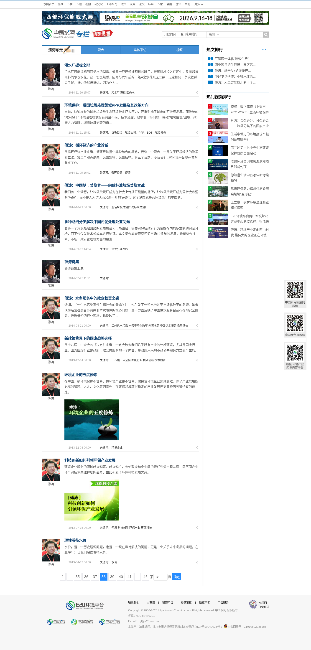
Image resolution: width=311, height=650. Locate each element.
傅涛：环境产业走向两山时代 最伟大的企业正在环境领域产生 (250, 235)
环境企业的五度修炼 (80, 375)
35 (78, 577)
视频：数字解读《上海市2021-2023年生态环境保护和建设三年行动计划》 (250, 112)
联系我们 (133, 602)
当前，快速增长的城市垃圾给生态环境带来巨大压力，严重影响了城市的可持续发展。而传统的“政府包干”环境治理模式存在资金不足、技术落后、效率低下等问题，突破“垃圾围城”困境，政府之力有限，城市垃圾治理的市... (131, 117)
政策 (123, 4)
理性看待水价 (75, 540)
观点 (101, 50)
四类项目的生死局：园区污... (235, 64)
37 (95, 577)
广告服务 (223, 602)
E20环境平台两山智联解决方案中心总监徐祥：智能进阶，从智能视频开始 (250, 221)
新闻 (61, 4)
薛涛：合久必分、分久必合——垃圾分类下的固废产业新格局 (250, 126)
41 (129, 577)
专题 (79, 4)
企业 (178, 4)
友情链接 (186, 602)
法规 (132, 4)
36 (86, 577)
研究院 (98, 4)
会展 (169, 4)
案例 (187, 4)
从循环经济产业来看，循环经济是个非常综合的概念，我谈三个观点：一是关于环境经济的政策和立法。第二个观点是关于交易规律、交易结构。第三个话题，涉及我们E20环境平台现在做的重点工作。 (131, 157)
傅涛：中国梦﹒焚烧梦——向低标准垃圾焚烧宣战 (104, 185)
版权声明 (204, 602)
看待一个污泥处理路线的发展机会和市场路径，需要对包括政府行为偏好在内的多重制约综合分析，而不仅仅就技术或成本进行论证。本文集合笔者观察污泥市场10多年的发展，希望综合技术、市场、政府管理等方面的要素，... (131, 233)
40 (121, 577)
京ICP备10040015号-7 (208, 626)
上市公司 (111, 4)
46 (145, 577)
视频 (88, 4)
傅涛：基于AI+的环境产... (233, 70)
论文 (142, 4)
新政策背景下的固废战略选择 (88, 338)
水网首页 (48, 4)
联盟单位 (167, 602)
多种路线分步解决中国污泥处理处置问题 (97, 222)
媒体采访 (140, 50)
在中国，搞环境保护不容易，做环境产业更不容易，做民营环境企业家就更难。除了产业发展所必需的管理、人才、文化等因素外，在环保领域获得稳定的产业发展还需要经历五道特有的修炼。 (131, 386)
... (69, 577)
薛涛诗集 (71, 262)
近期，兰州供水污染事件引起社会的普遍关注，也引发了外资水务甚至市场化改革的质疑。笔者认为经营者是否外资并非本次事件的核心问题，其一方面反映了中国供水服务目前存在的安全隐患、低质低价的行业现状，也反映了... (131, 310)
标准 (151, 4)
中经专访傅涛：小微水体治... (235, 76)
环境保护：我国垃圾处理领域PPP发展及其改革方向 (106, 105)
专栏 (70, 4)
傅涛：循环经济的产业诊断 (86, 145)
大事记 (151, 602)
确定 (177, 577)
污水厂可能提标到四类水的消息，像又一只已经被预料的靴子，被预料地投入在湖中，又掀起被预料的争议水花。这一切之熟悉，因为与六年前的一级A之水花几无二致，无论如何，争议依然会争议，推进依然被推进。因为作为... (131, 77)
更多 (263, 49)
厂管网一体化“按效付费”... (233, 59)
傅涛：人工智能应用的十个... (235, 82)
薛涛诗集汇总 (74, 268)
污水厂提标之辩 (77, 65)
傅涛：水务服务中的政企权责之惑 (91, 298)
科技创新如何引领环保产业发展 (89, 460)
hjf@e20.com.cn (149, 621)
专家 (160, 4)
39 (112, 577)
